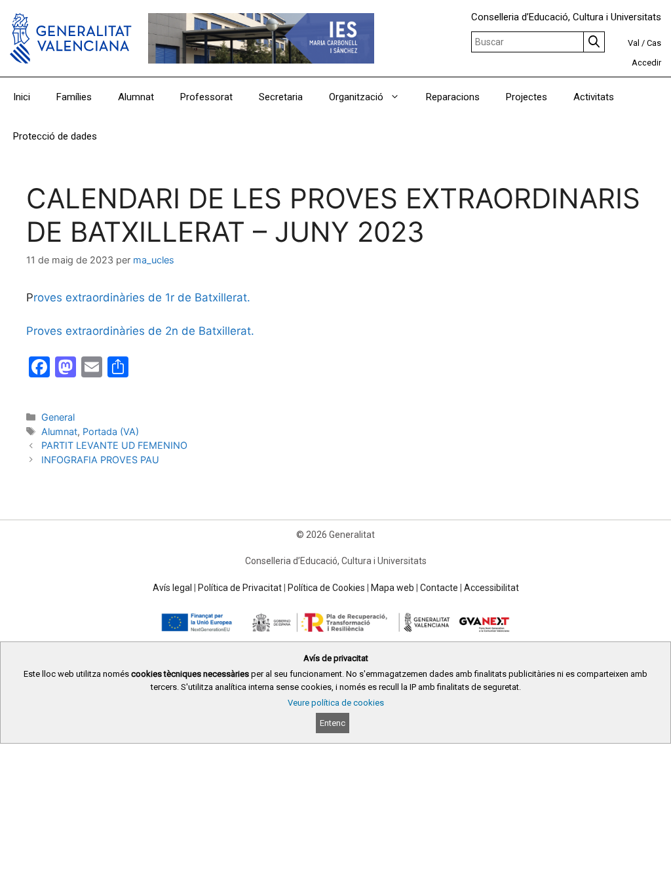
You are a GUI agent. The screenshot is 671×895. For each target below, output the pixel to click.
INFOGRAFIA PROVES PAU (100, 459)
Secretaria (281, 97)
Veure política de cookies (336, 703)
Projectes (526, 97)
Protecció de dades (55, 136)
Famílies (74, 97)
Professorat (206, 97)
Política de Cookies (326, 587)
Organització (356, 97)
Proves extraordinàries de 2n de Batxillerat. (140, 330)
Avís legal (172, 587)
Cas (654, 43)
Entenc (332, 723)
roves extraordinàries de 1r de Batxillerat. (141, 297)
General (58, 417)
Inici (21, 97)
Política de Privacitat (240, 587)
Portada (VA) (111, 431)
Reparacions (453, 97)
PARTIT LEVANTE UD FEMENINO (114, 445)
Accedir (646, 62)
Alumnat (136, 97)
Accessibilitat (491, 587)
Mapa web (392, 587)
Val (634, 43)
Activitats (593, 97)
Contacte (439, 587)
